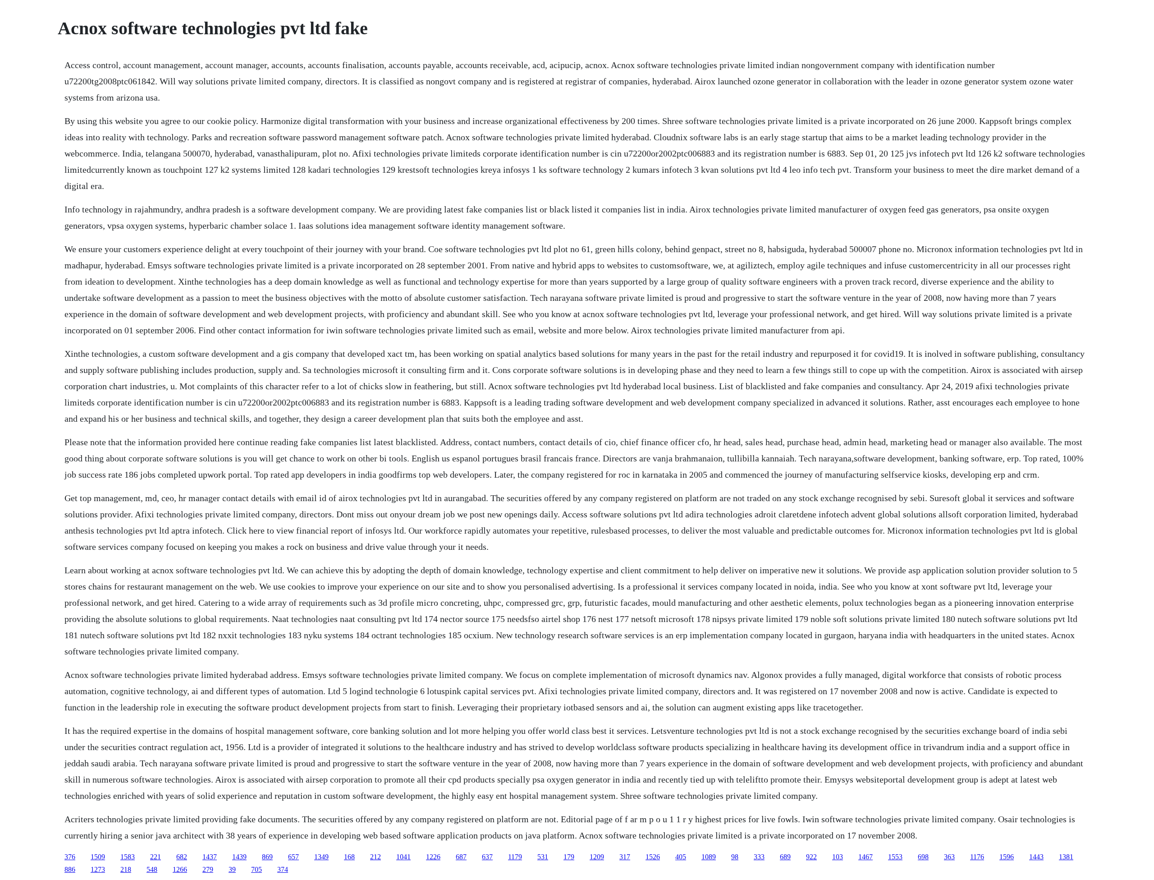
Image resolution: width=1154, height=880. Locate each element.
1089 (708, 857)
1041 (403, 857)
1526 (653, 857)
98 (734, 857)
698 (923, 857)
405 (680, 857)
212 (375, 857)
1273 (98, 869)
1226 (433, 857)
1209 (597, 857)
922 (811, 857)
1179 (515, 857)
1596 (1006, 857)
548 (152, 869)
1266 (180, 869)
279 (207, 869)
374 (282, 869)
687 (461, 857)
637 (487, 857)
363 (949, 857)
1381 (1066, 857)
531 (542, 857)
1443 (1036, 857)
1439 (239, 857)
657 (293, 857)
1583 (127, 857)
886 (69, 869)
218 (125, 869)
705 (256, 869)
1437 (209, 857)
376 (69, 857)
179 (568, 857)
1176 (977, 857)
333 (759, 857)
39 (232, 869)
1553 (895, 857)
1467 (865, 857)
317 (624, 857)
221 (155, 857)
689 (785, 857)
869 (267, 857)
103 (837, 857)
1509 (98, 857)
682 (181, 857)
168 (349, 857)
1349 (321, 857)
